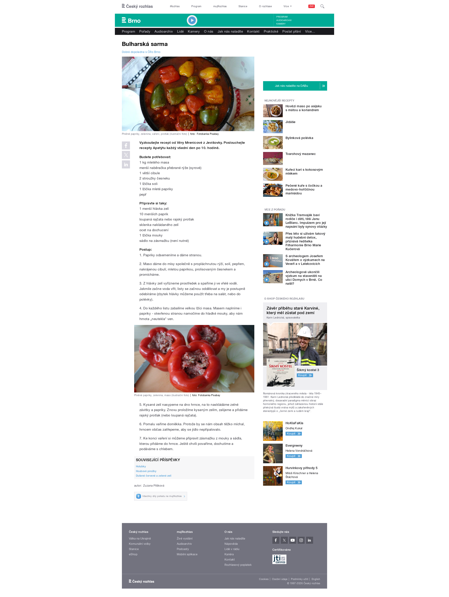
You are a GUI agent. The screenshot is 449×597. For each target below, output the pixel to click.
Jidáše (291, 122)
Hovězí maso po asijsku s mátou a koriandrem (304, 108)
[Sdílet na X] (126, 155)
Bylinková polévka (299, 138)
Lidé (180, 31)
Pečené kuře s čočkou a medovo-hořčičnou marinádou (304, 189)
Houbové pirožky (146, 471)
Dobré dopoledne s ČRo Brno (141, 52)
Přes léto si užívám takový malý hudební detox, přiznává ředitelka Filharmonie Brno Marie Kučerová (305, 241)
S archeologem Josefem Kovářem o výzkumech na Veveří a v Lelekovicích (305, 260)
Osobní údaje (280, 579)
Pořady (144, 31)
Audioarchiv (283, 20)
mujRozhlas (220, 6)
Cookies (264, 579)
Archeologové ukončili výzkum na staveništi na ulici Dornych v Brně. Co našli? (304, 277)
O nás (208, 31)
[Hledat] (322, 6)
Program (196, 6)
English (316, 579)
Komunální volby (139, 543)
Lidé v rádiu (232, 549)
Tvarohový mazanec (301, 154)
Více (310, 31)
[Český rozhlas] (137, 6)
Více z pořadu (274, 209)
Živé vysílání (185, 538)
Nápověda (231, 543)
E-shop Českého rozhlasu (284, 298)
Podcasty (183, 549)
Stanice (243, 6)
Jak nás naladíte (230, 31)
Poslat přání (291, 31)
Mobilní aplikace (187, 554)
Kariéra (229, 554)
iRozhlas (175, 6)
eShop (133, 554)
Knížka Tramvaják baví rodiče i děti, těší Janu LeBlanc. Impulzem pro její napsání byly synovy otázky (306, 220)
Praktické (271, 31)
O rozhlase (265, 6)
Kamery (281, 24)
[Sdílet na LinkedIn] (126, 164)
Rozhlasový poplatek (238, 565)
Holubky (141, 466)
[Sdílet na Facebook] (126, 145)
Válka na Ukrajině (140, 538)
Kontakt (253, 31)
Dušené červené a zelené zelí (153, 475)
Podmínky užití (299, 579)
